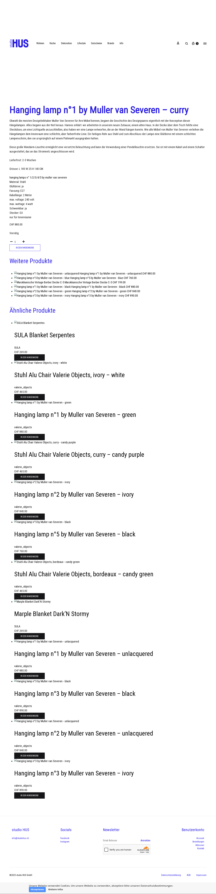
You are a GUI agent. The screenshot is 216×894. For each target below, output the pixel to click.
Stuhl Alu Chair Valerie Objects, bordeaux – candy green (83, 574)
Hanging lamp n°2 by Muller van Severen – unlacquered (83, 733)
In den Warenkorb (25, 247)
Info (121, 43)
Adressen (199, 845)
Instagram (64, 841)
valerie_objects (23, 387)
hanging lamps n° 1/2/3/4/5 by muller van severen (38, 177)
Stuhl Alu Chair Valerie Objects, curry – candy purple (79, 454)
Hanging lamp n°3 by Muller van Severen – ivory (74, 773)
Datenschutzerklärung (171, 875)
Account (200, 838)
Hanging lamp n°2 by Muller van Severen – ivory (74, 494)
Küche (52, 43)
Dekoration (66, 43)
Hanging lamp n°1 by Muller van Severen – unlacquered (83, 653)
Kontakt (200, 848)
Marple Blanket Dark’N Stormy (51, 614)
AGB (189, 875)
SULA (17, 347)
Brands (110, 43)
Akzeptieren (37, 889)
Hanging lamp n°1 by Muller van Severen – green (75, 414)
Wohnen (40, 43)
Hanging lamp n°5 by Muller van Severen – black (74, 534)
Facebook (64, 838)
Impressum (201, 875)
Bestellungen (198, 841)
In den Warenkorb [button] (29, 357)
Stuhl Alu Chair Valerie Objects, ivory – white (69, 375)
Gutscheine (96, 43)
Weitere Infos (55, 889)
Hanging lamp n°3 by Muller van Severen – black (74, 693)
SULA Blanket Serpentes (44, 335)
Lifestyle (81, 43)
